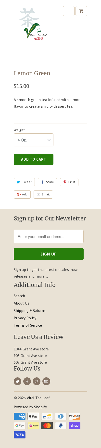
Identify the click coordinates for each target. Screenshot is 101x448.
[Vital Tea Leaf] (33, 26)
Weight (19, 130)
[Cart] (81, 11)
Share (50, 182)
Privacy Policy (25, 318)
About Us (21, 303)
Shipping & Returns (30, 310)
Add (24, 194)
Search (19, 296)
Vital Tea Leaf (38, 398)
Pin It (71, 182)
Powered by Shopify (30, 407)
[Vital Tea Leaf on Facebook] (27, 381)
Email (46, 194)
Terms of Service (28, 325)
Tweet (27, 182)
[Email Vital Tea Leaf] (46, 381)
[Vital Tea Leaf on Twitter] (17, 381)
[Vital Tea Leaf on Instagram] (36, 381)
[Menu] (69, 11)
